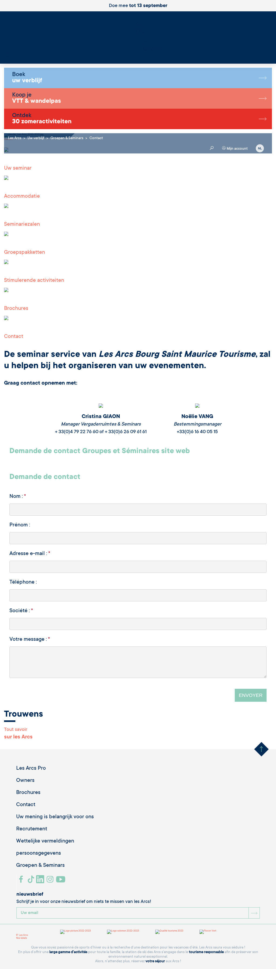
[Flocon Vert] (207, 932)
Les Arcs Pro (31, 769)
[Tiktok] (31, 881)
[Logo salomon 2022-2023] (123, 932)
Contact (25, 805)
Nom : (17, 497)
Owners (25, 781)
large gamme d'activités (68, 952)
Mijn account (237, 149)
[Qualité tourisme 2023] (169, 932)
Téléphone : (23, 582)
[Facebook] (21, 881)
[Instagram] (51, 881)
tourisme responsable (206, 952)
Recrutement (31, 829)
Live (7, 56)
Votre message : (29, 640)
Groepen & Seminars (40, 866)
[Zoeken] (6, 53)
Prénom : (19, 525)
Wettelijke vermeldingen (45, 841)
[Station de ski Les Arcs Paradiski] (138, 36)
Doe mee (138, 6)
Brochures (28, 793)
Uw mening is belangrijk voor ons (55, 817)
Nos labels (21, 938)
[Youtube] (61, 881)
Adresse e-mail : (29, 554)
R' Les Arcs (22, 935)
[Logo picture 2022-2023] (75, 932)
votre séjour (155, 961)
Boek (27, 77)
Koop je (36, 98)
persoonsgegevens (38, 854)
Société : (21, 611)
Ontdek (41, 118)
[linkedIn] (41, 881)
